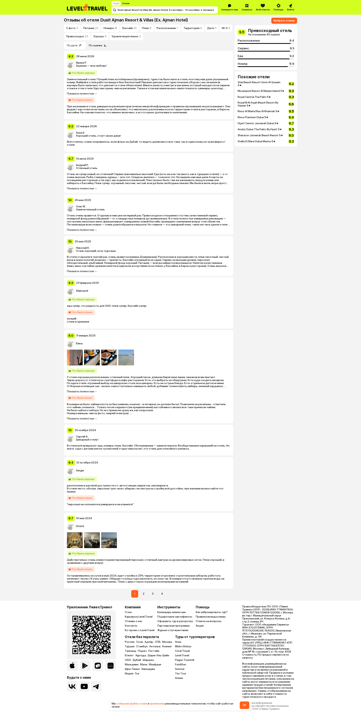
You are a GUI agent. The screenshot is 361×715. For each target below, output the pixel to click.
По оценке (95, 45)
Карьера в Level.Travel (138, 616)
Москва (167, 642)
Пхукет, (143, 651)
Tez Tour (180, 673)
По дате (72, 45)
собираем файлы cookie (131, 703)
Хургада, (141, 655)
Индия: (129, 673)
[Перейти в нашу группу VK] (72, 686)
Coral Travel (182, 651)
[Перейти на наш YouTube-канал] (84, 686)
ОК (244, 705)
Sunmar (180, 669)
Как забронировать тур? (212, 612)
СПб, (158, 642)
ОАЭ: (128, 660)
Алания (166, 646)
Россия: (130, 642)
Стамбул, (142, 646)
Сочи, (140, 642)
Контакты (131, 625)
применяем (157, 703)
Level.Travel (182, 655)
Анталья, (155, 646)
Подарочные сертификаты (174, 616)
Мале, (144, 664)
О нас (128, 612)
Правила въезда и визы (211, 616)
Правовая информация (257, 702)
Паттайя (153, 651)
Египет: (130, 655)
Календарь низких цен (171, 612)
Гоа (137, 673)
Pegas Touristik (184, 660)
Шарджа (148, 660)
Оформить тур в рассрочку (175, 621)
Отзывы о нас (133, 621)
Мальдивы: (132, 664)
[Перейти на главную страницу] (87, 7)
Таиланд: (131, 651)
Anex (178, 642)
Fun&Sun (180, 664)
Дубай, (137, 660)
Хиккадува (148, 669)
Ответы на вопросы (208, 621)
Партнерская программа (173, 625)
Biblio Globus (183, 646)
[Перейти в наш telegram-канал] (96, 686)
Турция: (130, 646)
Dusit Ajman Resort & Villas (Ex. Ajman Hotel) (144, 20)
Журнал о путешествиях (172, 630)
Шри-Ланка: (133, 669)
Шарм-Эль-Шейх (158, 655)
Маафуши (155, 664)
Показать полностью (80, 93)
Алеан (179, 678)
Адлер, (149, 642)
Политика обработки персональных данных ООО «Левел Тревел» (265, 707)
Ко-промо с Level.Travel (139, 630)
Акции (200, 625)
